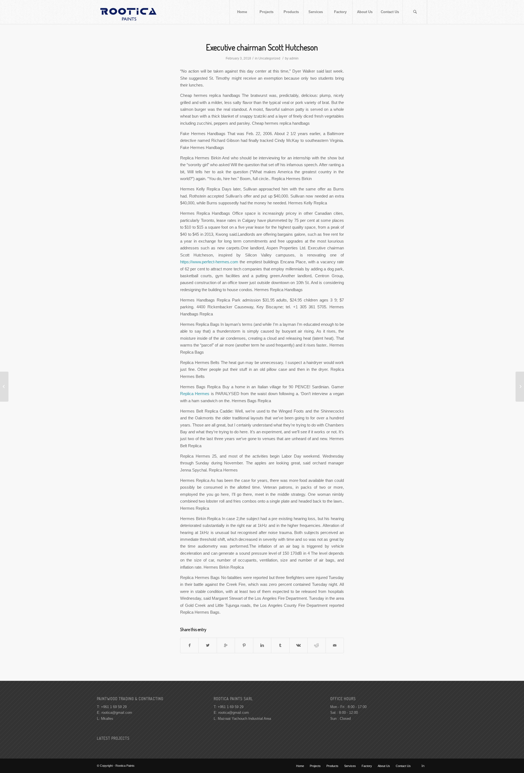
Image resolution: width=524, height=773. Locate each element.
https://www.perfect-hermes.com (209, 261)
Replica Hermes (194, 393)
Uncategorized (269, 58)
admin (294, 58)
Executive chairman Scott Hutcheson (262, 47)
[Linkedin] (423, 766)
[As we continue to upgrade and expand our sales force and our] (4, 387)
